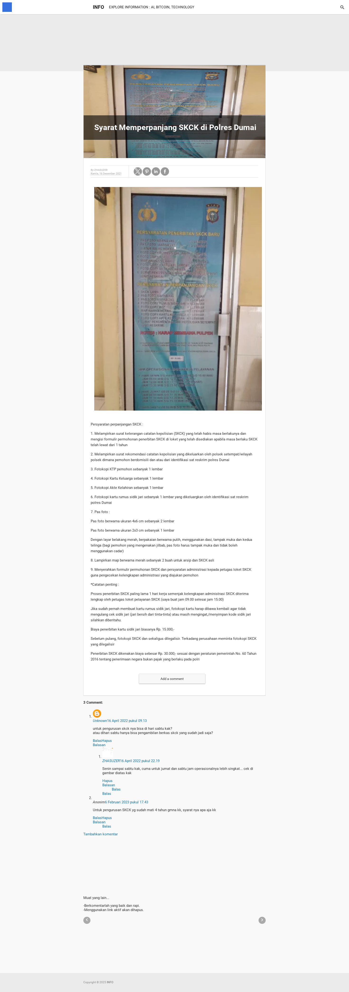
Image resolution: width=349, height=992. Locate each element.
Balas (97, 741)
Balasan (99, 745)
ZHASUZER (111, 761)
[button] (138, 171)
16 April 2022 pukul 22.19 (140, 761)
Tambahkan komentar (100, 834)
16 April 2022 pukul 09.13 (127, 721)
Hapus (107, 741)
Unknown (100, 721)
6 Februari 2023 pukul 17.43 (126, 802)
